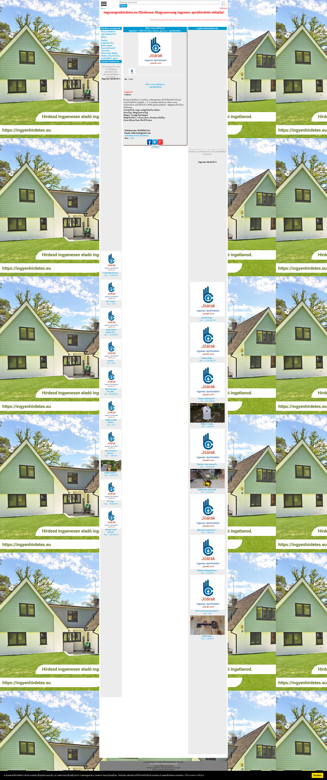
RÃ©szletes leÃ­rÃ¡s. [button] (195, 775)
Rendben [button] (317, 775)
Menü (103, 8)
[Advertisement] (111, 125)
